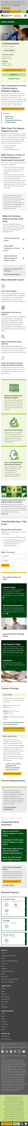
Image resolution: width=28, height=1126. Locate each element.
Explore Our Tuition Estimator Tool (12, 109)
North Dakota (4, 1024)
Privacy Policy (22, 1043)
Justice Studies (8, 21)
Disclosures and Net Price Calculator (9, 1043)
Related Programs (10, 122)
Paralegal (6, 921)
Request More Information (13, 70)
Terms (2, 1045)
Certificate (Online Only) (17, 901)
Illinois (2, 1016)
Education (3, 994)
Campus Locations (7, 1011)
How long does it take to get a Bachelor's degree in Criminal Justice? (12, 842)
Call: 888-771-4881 (13, 78)
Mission (3, 974)
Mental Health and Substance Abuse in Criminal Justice (10, 258)
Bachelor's (6, 936)
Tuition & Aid (9, 118)
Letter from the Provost (7, 971)
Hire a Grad (4, 963)
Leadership (4, 968)
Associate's (6, 901)
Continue (5, 565)
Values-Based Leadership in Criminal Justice (12, 248)
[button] (25, 15)
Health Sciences (5, 996)
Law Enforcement (9, 899)
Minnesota (4, 1021)
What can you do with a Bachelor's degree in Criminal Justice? (12, 833)
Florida (3, 1013)
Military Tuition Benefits (13, 768)
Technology (4, 1007)
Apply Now (13, 74)
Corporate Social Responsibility (9, 961)
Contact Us (4, 953)
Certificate (13, 922)
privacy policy (15, 5)
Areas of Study (6, 986)
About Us (4, 950)
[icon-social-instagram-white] (7, 1051)
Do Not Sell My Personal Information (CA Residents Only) (14, 1047)
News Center (4, 976)
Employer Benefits (6, 1039)
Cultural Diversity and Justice (11, 239)
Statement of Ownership (7, 982)
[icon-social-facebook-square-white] (2, 1051)
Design (3, 991)
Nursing (3, 1004)
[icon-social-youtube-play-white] (23, 1051)
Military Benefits (5, 1036)
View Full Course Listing (11, 274)
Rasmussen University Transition (9, 979)
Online (3, 1029)
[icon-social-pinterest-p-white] (15, 1051)
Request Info (14, 12)
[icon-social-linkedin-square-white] (11, 1051)
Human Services (9, 935)
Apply (22, 12)
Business (3, 988)
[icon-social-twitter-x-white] (19, 1051)
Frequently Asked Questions (13, 120)
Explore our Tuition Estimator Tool (14, 728)
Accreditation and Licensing (8, 955)
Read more (4, 514)
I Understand (5, 8)
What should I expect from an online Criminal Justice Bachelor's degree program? (12, 851)
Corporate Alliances (11, 769)
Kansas (3, 1019)
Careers (3, 958)
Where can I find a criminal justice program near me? (11, 858)
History (3, 966)
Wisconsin (3, 1027)
